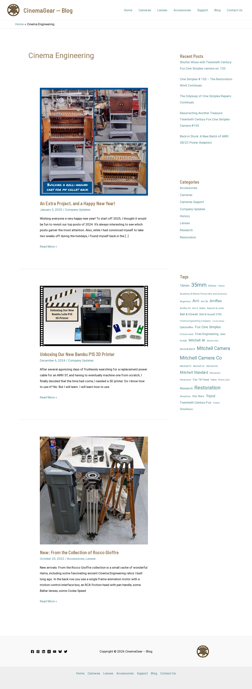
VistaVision (186, 409)
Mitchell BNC (213, 341)
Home (128, 10)
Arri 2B (204, 301)
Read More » (48, 247)
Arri (195, 300)
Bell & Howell (189, 314)
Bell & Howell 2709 (210, 314)
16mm (184, 285)
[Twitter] (65, 651)
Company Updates (77, 209)
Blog (217, 10)
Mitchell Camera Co (201, 358)
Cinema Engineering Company (195, 321)
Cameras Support (192, 202)
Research (186, 230)
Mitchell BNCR (187, 349)
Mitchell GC (199, 366)
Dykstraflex (186, 327)
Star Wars (198, 396)
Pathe (214, 379)
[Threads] (49, 651)
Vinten (216, 403)
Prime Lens (224, 380)
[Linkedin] (43, 651)
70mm (221, 285)
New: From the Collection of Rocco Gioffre (79, 552)
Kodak (183, 340)
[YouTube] (54, 651)
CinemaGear (218, 321)
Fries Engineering (207, 334)
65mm (212, 285)
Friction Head (186, 334)
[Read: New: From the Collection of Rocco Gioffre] (94, 490)
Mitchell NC (212, 366)
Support (202, 10)
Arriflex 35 (185, 308)
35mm (199, 285)
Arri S (195, 308)
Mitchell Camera (213, 348)
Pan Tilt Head (201, 379)
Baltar (202, 308)
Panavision (185, 379)
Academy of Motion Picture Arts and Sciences (203, 294)
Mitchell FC (185, 366)
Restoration (188, 237)
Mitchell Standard (194, 372)
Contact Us (234, 10)
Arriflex (216, 301)
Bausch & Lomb (215, 308)
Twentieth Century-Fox (195, 402)
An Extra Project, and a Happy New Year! (77, 203)
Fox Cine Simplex (208, 327)
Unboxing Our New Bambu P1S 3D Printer (77, 354)
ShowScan (185, 396)
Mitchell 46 (197, 340)
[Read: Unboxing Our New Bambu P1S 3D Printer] (94, 316)
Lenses (162, 10)
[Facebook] (32, 651)
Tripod (210, 396)
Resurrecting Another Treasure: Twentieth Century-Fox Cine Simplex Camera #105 (205, 119)
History (185, 216)
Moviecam (215, 373)
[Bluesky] (60, 651)
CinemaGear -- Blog (48, 10)
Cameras (145, 10)
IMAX (223, 334)
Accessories (182, 10)
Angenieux (185, 301)
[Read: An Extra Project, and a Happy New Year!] (94, 141)
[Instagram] (38, 651)
